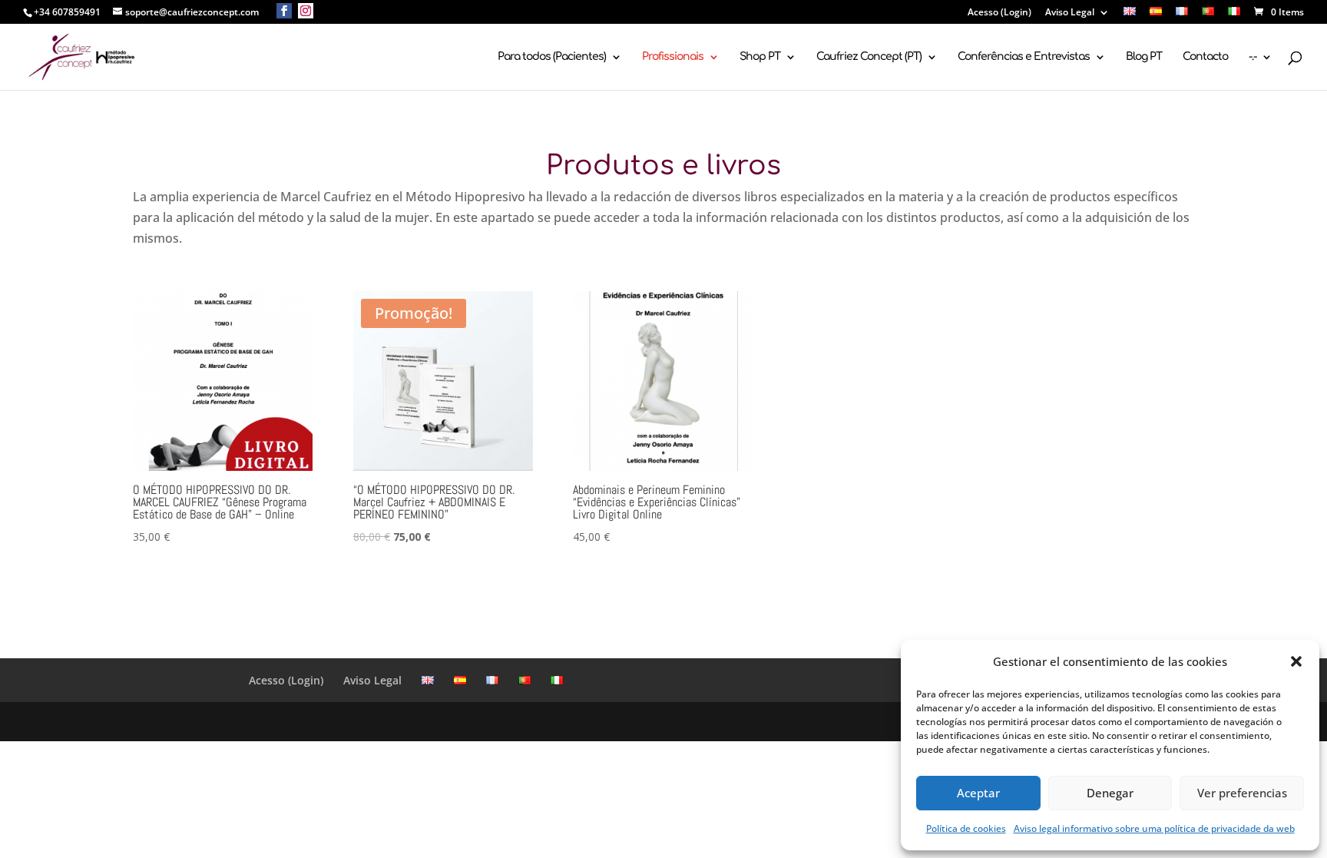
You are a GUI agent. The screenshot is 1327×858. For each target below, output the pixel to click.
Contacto (1205, 56)
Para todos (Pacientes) (552, 56)
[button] (1296, 661)
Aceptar (978, 792)
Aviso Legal (1069, 13)
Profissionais (672, 56)
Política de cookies (966, 828)
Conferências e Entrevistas (1024, 56)
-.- (1252, 56)
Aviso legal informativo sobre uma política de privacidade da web (1154, 828)
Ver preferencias (1242, 792)
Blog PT (1144, 56)
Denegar (1110, 792)
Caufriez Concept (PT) (869, 56)
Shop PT (760, 56)
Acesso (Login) (999, 13)
